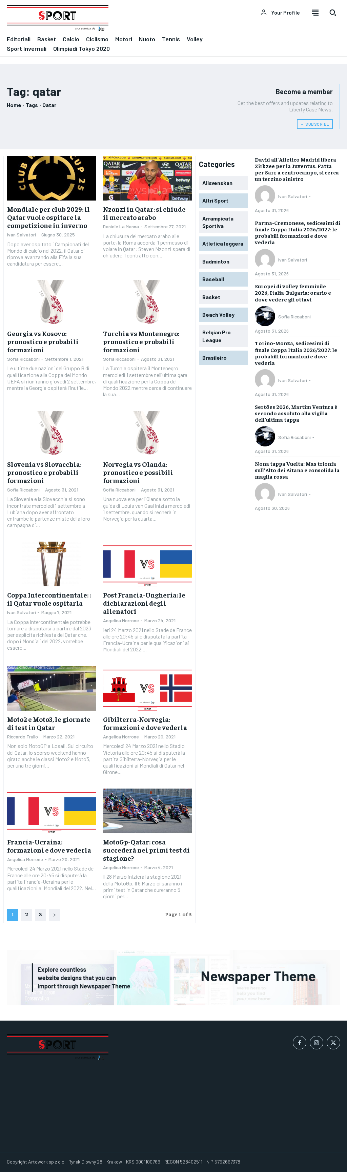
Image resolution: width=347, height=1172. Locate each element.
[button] (332, 12)
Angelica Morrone (121, 620)
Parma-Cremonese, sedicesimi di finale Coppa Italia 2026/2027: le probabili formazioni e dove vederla (297, 232)
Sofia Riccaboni (23, 359)
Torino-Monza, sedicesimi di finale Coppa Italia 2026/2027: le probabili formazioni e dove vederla (296, 352)
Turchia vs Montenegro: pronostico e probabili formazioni (141, 341)
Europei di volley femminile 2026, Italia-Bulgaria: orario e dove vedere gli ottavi (293, 292)
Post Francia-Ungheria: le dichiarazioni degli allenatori (144, 602)
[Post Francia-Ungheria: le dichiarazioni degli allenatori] (147, 564)
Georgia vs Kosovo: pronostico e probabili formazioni (43, 341)
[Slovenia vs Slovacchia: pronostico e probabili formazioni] (51, 433)
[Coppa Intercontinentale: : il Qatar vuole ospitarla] (51, 564)
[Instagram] (316, 1042)
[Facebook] (299, 1042)
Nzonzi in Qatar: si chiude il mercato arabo (144, 213)
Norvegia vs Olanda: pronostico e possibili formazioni (138, 472)
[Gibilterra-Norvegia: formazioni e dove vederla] (147, 688)
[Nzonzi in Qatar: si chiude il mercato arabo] (147, 178)
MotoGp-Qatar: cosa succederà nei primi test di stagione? (146, 849)
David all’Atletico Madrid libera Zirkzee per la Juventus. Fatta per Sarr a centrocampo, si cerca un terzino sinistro (297, 169)
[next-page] (54, 915)
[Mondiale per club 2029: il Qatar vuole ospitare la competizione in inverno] (51, 178)
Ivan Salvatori (21, 234)
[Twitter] (333, 1042)
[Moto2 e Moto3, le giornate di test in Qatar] (51, 688)
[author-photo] (266, 196)
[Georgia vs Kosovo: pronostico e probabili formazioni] (51, 302)
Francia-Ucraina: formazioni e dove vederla (49, 845)
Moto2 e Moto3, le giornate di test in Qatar (48, 723)
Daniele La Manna (121, 226)
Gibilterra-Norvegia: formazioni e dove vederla (145, 723)
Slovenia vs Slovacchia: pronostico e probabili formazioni (44, 472)
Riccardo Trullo (22, 736)
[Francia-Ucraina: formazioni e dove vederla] (51, 811)
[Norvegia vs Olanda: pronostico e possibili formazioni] (147, 433)
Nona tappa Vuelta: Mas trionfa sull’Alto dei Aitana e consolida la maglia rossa (297, 470)
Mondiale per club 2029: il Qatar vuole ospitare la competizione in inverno (48, 217)
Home (14, 105)
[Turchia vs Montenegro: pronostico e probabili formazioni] (147, 302)
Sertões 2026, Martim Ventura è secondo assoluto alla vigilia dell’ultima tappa (296, 413)
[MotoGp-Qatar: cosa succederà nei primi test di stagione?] (147, 811)
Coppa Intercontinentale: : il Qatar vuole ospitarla (49, 598)
